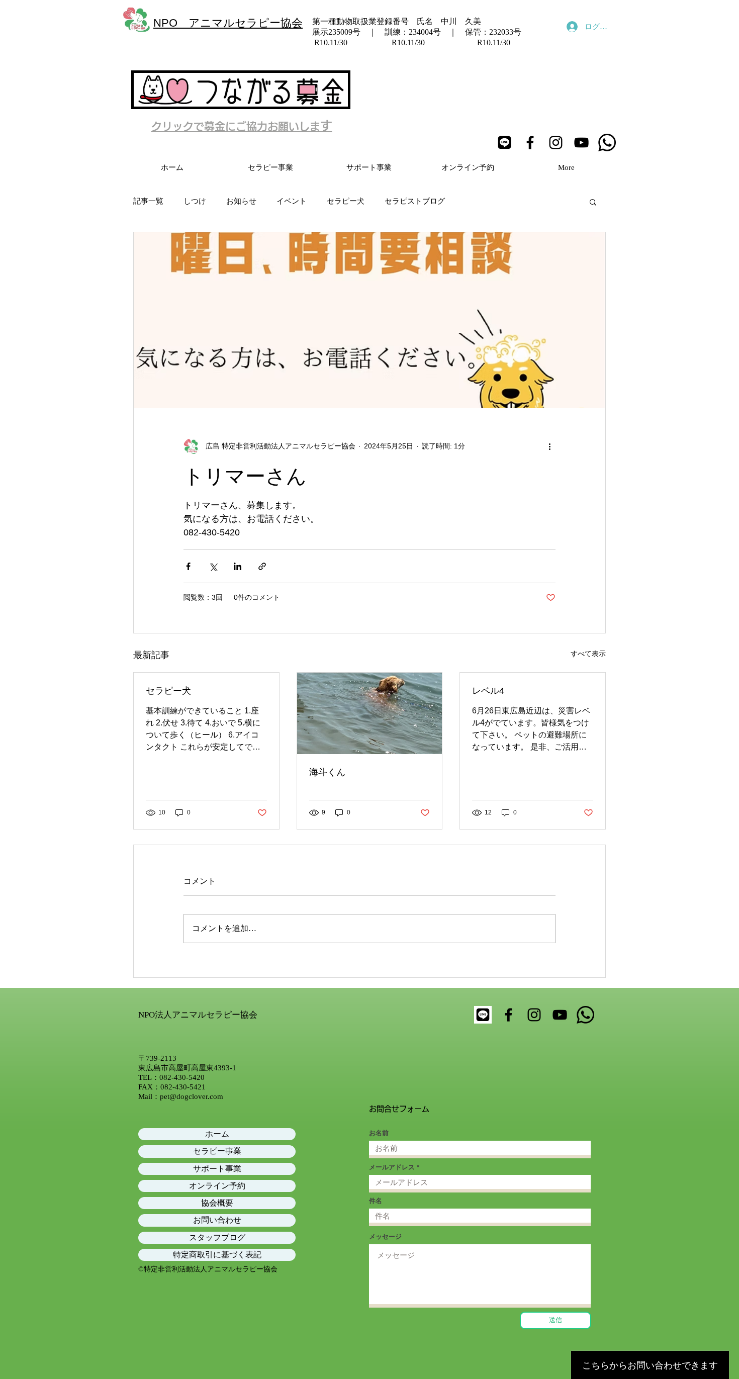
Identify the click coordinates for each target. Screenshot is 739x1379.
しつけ (194, 201)
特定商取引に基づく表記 (217, 1254)
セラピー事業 (217, 1151)
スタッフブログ (217, 1237)
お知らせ (241, 201)
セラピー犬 (345, 201)
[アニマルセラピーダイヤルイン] (585, 1015)
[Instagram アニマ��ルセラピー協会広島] (534, 1015)
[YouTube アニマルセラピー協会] (581, 142)
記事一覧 (148, 201)
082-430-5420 (182, 1077)
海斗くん (327, 772)
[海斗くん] (369, 713)
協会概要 (217, 1203)
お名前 (379, 1133)
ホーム (217, 1134)
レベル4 (488, 691)
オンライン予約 (217, 1185)
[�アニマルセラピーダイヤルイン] (607, 142)
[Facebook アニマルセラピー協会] (530, 142)
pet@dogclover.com (191, 1096)
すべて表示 (588, 654)
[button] (593, 202)
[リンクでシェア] (262, 566)
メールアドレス (392, 1167)
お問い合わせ (217, 1220)
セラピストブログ (415, 201)
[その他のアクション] (549, 446)
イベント (291, 201)
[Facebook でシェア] (188, 566)
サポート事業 (217, 1168)
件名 (375, 1201)
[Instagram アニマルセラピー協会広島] (556, 142)
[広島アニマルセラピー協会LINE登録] (504, 142)
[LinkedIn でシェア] (237, 566)
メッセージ (385, 1236)
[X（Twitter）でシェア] (213, 566)
